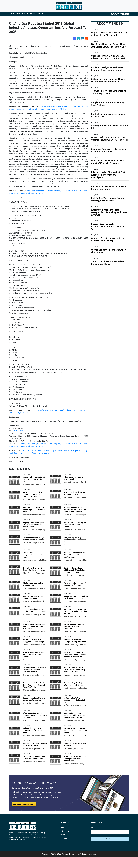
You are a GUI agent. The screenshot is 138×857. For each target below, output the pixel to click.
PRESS (32, 14)
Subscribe (110, 839)
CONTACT (40, 14)
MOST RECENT (22, 14)
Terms (62, 828)
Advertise (64, 835)
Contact (63, 838)
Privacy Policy (65, 831)
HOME (12, 14)
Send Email (18, 431)
